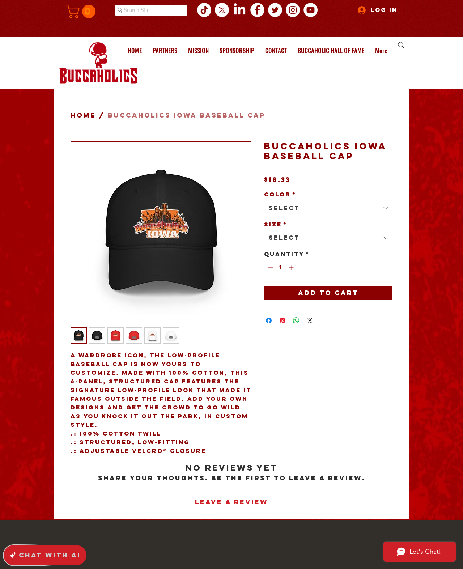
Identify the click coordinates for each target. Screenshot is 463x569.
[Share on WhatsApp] (296, 320)
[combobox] (328, 208)
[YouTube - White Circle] (310, 10)
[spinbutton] (280, 267)
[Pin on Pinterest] (282, 320)
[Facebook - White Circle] (257, 10)
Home (83, 115)
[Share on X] (310, 320)
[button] (82, 11)
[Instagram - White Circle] (293, 10)
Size (275, 224)
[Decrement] (269, 267)
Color (280, 194)
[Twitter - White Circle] (275, 10)
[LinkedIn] (240, 10)
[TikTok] (204, 10)
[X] (222, 10)
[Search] (401, 45)
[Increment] (291, 267)
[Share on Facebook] (268, 320)
